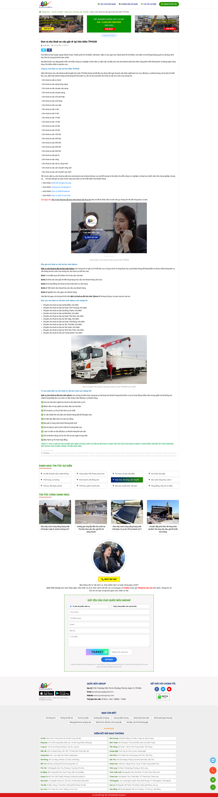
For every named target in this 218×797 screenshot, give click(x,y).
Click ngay (109, 398)
